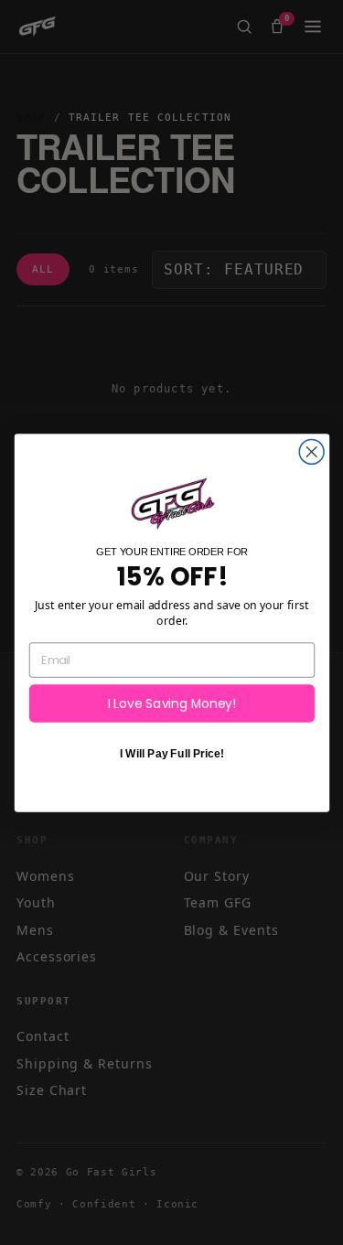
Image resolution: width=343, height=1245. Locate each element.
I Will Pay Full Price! (171, 753)
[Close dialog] (311, 451)
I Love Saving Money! (171, 703)
